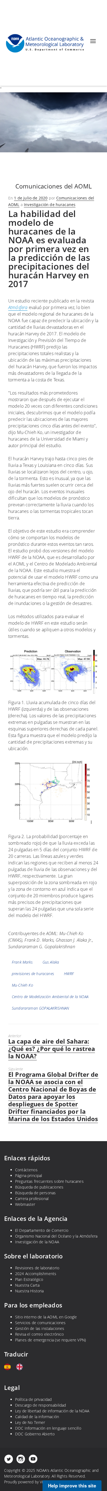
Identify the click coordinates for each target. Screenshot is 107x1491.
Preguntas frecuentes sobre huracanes (49, 1181)
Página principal (28, 1175)
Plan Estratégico (29, 1279)
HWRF (69, 973)
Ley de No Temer (30, 1422)
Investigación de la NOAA (37, 1241)
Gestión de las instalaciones (39, 1328)
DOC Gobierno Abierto (35, 1433)
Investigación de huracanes (49, 204)
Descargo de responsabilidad (40, 1405)
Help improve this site (72, 1485)
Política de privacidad (33, 1399)
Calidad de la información (37, 1416)
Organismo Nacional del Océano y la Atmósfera (56, 1236)
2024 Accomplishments (35, 1273)
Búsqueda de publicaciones (39, 1187)
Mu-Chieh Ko (22, 985)
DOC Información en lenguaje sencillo (48, 1428)
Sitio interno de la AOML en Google (46, 1316)
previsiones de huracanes (33, 973)
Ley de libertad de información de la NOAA (52, 1410)
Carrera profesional (32, 1198)
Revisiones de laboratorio (37, 1267)
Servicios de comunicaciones (40, 1322)
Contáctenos (26, 1169)
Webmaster (25, 1204)
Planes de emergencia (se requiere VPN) (50, 1340)
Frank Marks (22, 962)
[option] (20, 1367)
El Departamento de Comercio (41, 1230)
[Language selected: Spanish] (16, 1367)
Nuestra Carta (27, 1285)
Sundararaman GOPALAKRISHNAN (40, 1008)
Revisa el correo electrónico (39, 1334)
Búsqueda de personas (35, 1192)
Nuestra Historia (29, 1290)
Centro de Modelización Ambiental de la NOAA (50, 996)
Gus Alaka (51, 962)
